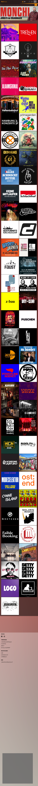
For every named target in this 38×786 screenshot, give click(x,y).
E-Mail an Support (5, 647)
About (2, 645)
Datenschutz (4, 654)
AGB (2, 652)
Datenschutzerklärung (9, 777)
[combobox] (18, 5)
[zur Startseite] (4, 1)
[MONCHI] (19, 13)
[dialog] (17, 768)
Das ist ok (27, 780)
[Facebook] (1, 636)
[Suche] (36, 5)
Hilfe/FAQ (3, 643)
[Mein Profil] (29, 2)
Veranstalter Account (7, 662)
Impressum (4, 656)
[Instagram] (4, 636)
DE (22, 1)
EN (24, 1)
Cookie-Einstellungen (10, 780)
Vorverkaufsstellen (6, 641)
